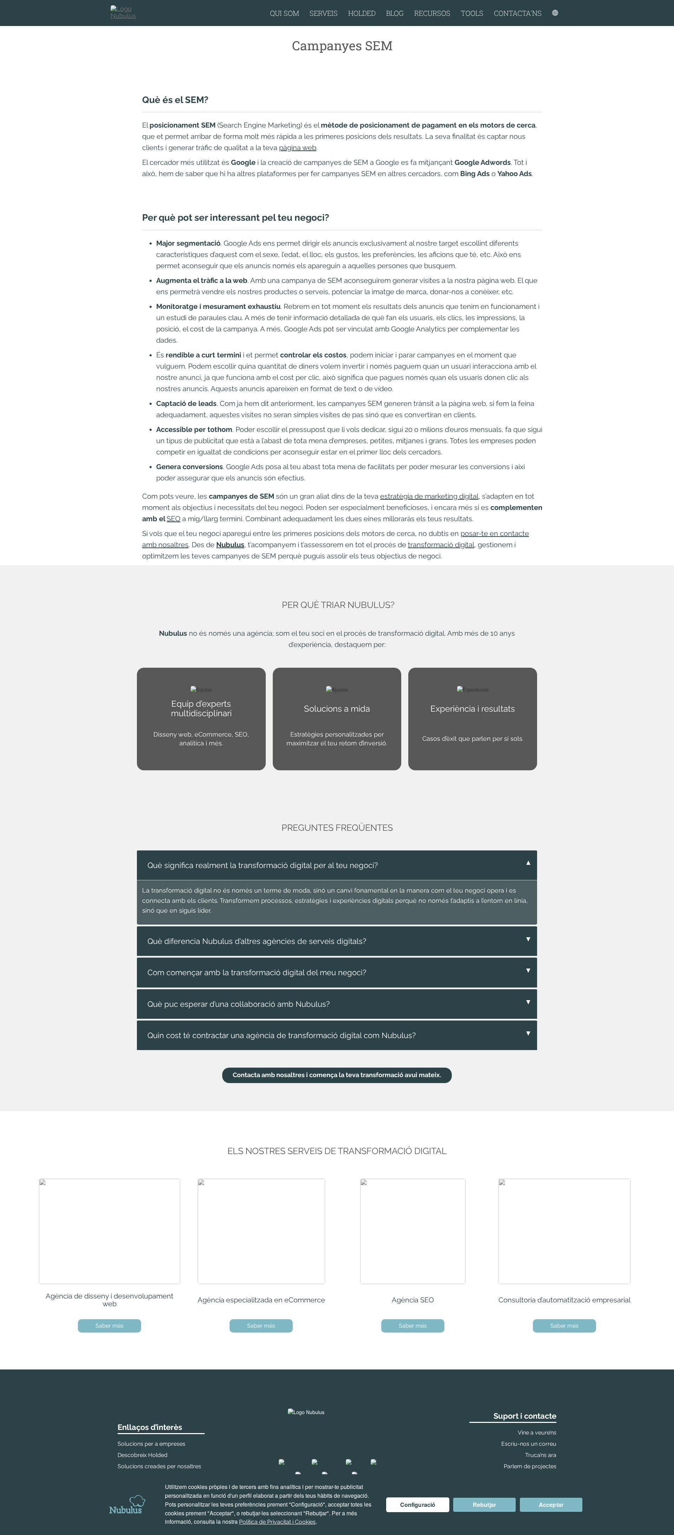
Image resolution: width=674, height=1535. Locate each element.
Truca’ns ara (540, 1455)
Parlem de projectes (530, 1466)
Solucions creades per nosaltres (159, 1466)
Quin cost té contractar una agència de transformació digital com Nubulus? (339, 1034)
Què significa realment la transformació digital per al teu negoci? (339, 864)
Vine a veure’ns (537, 1432)
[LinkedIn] (383, 1462)
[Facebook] (292, 1462)
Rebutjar (484, 1505)
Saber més (109, 1325)
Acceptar (551, 1505)
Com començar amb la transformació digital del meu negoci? (339, 971)
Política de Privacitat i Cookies (277, 1521)
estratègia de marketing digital (429, 496)
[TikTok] (355, 1462)
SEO (173, 518)
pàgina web (297, 147)
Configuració (418, 1505)
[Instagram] (326, 1462)
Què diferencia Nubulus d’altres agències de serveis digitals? (339, 940)
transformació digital (441, 544)
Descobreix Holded (142, 1455)
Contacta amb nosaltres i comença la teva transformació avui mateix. (337, 1075)
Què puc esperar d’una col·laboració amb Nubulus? (339, 1003)
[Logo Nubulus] (129, 13)
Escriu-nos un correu (528, 1443)
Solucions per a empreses (151, 1443)
